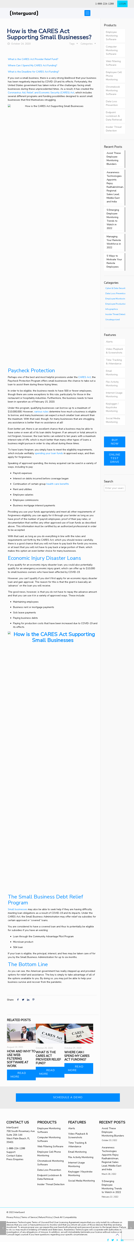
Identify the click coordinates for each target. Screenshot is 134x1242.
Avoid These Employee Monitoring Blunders (114, 158)
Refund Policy (45, 1217)
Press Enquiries (14, 1159)
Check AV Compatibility (65, 1217)
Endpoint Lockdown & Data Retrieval (114, 116)
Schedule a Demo (68, 1097)
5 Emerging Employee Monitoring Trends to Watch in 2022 (113, 219)
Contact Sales (14, 1155)
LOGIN (122, 3)
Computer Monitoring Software (112, 50)
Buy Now (115, 442)
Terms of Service (29, 1217)
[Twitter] (113, 1240)
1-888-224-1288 (104, 3)
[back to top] (117, 1235)
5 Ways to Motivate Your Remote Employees (114, 261)
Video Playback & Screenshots (114, 350)
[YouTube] (117, 1240)
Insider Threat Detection (114, 128)
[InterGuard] (28, 13)
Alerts (109, 341)
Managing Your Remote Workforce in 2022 (114, 242)
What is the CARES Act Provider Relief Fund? (33, 59)
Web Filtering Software (113, 63)
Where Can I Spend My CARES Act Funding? (32, 65)
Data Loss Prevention (112, 103)
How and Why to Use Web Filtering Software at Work (21, 1058)
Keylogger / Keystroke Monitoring (112, 407)
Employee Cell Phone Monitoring (114, 76)
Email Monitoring (112, 372)
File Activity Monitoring (112, 383)
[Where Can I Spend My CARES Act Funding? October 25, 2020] (131, 1228)
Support (10, 1152)
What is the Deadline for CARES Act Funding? (33, 71)
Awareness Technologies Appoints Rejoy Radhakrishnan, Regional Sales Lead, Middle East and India (115, 187)
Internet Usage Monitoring (114, 394)
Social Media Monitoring (113, 420)
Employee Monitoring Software (112, 35)
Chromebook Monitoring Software (113, 90)
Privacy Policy (13, 1217)
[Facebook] (108, 1240)
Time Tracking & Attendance (114, 361)
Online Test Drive (114, 458)
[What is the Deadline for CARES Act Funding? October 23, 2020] (3, 1228)
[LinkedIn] (122, 1240)
